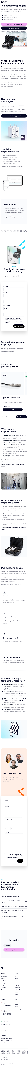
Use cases (17, 1002)
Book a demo (4, 1027)
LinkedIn (16, 992)
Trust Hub (17, 985)
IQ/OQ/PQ (21, 700)
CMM (2, 985)
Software (3, 978)
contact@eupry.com (5, 1024)
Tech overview (18, 989)
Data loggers (4, 976)
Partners (16, 983)
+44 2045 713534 (7, 1018)
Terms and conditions (5, 1059)
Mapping (3, 983)
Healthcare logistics (19, 1009)
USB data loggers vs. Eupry (6, 1038)
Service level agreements (6, 989)
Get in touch (3, 1030)
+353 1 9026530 (6, 1021)
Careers (16, 980)
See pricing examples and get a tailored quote (11, 584)
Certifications (17, 987)
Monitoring (3, 980)
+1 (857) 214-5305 (7, 1010)
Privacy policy (4, 1057)
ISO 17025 (18, 693)
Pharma (16, 1004)
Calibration (3, 987)
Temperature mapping (6, 66)
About (25, 2)
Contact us (7, 945)
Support (16, 978)
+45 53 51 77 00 (6, 1002)
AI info (16, 994)
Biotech (16, 1006)
